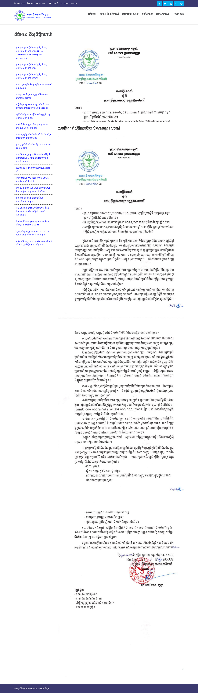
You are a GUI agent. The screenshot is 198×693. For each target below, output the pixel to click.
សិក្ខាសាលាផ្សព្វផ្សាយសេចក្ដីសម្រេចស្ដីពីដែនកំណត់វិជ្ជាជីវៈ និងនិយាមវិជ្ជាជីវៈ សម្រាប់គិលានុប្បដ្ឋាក (32, 211)
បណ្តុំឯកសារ (147, 13)
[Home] (36, 15)
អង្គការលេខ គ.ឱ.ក (130, 13)
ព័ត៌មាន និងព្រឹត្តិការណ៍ (109, 13)
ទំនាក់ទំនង (179, 13)
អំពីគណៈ (92, 13)
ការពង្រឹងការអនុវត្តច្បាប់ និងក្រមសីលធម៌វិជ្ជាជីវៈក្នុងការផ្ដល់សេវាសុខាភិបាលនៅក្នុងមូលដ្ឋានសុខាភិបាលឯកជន (33, 158)
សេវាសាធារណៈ (162, 13)
